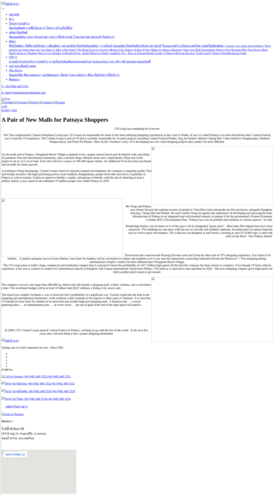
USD (14, 110)
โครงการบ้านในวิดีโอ (59, 27)
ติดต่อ (64, 75)
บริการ (13, 57)
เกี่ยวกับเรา (16, 70)
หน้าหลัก (14, 14)
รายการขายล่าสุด (37, 36)
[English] (7, 102)
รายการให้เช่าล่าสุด (60, 36)
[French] (33, 102)
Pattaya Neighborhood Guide (230, 53)
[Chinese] (46, 102)
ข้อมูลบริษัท (16, 75)
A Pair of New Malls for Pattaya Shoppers (158, 49)
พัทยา (12, 41)
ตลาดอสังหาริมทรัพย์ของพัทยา (80, 45)
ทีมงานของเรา (32, 75)
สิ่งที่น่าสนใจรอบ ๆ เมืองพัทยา (43, 45)
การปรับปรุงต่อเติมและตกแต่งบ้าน (70, 61)
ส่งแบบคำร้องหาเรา (103, 36)
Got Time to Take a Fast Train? (58, 49)
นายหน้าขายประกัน (21, 61)
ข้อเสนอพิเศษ (17, 27)
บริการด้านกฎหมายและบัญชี (132, 61)
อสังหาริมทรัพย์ (18, 32)
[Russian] (59, 102)
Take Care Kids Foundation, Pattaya (204, 49)
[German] (20, 102)
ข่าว (11, 19)
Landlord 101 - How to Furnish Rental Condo (136, 53)
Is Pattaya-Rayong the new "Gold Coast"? (187, 53)
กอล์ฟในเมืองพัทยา (213, 45)
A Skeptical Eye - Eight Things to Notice (85, 53)
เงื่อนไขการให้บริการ (106, 75)
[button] (5, 99)
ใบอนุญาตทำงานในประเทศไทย (181, 45)
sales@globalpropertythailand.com (21, 445)
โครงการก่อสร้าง (19, 23)
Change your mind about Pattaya (244, 45)
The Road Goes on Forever (93, 49)
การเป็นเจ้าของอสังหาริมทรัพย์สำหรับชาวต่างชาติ (130, 45)
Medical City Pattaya (121, 49)
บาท (4, 106)
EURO (5, 110)
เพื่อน (90, 75)
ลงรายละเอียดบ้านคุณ (22, 66)
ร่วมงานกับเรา (77, 75)
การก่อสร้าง (41, 61)
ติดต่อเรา (14, 79)
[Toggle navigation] (2, 8)
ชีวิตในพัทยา (17, 45)
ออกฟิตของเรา (51, 75)
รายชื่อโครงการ (36, 27)
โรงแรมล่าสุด (82, 36)
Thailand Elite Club (103, 61)
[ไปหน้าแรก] (10, 3)
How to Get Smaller (49, 53)
